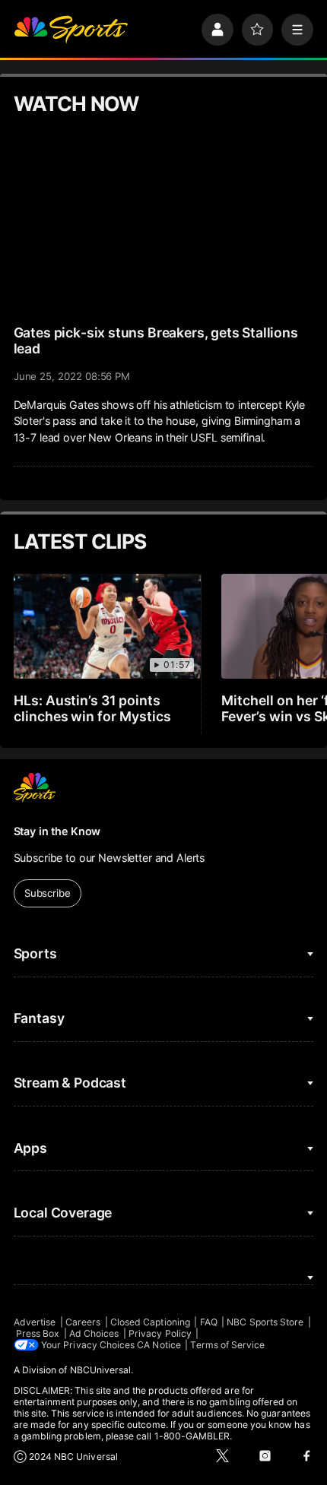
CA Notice (159, 1344)
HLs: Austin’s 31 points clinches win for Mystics (93, 708)
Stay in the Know (57, 831)
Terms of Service (227, 1344)
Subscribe (47, 893)
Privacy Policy (160, 1333)
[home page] (71, 30)
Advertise (35, 1322)
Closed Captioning (150, 1322)
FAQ (208, 1322)
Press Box (38, 1333)
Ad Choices (94, 1333)
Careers (82, 1322)
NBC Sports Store (265, 1322)
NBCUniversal (101, 1370)
